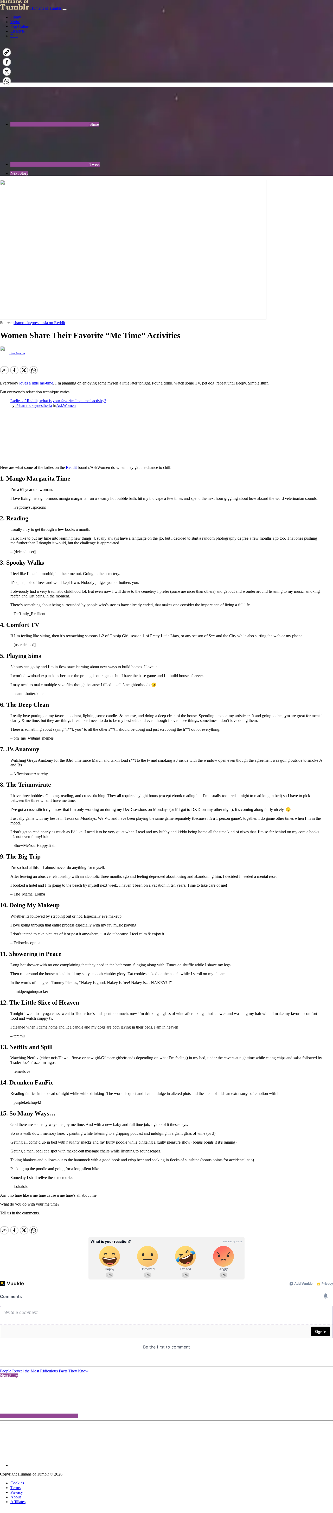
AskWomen (66, 405)
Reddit (71, 467)
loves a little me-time (36, 383)
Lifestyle (17, 31)
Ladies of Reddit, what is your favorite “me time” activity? (58, 401)
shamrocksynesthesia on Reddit (39, 322)
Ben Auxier (17, 353)
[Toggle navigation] (64, 9)
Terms (15, 1487)
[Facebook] (49, 80)
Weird (15, 22)
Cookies (17, 1483)
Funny (15, 17)
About (15, 1497)
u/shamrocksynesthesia (33, 405)
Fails (14, 36)
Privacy (16, 1492)
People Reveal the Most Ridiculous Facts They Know (44, 1371)
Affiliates (17, 1501)
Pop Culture (20, 26)
